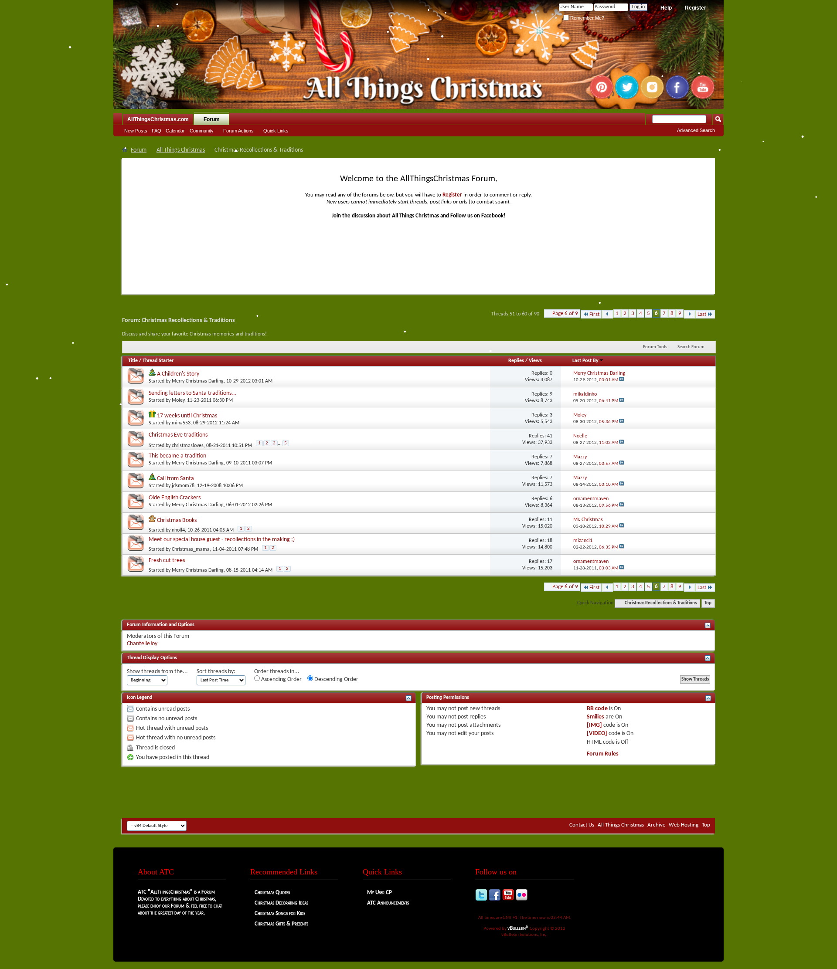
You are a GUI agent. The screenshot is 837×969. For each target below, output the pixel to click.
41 (549, 436)
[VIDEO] (597, 733)
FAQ (156, 130)
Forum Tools (655, 347)
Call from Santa (175, 478)
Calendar (175, 130)
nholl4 (178, 530)
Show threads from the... (157, 671)
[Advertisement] (418, 792)
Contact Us (581, 825)
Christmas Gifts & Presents (281, 924)
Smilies (595, 717)
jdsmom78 (183, 485)
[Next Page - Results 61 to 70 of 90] (689, 314)
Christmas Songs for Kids (280, 913)
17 (549, 561)
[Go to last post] (621, 380)
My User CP (379, 892)
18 (549, 540)
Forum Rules (603, 754)
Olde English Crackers (175, 498)
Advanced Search (696, 130)
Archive (656, 825)
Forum (212, 119)
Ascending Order (281, 679)
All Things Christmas (181, 150)
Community (202, 130)
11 (549, 519)
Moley (178, 400)
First (594, 314)
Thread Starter (158, 360)
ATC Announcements (388, 903)
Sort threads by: (216, 671)
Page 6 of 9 (565, 313)
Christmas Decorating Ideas (281, 903)
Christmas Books (177, 520)
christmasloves (188, 445)
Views (535, 360)
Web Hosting (683, 825)
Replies (516, 360)
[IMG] (594, 725)
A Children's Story (178, 374)
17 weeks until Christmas (187, 416)
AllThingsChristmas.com (158, 119)
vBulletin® (518, 928)
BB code (597, 708)
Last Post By (585, 360)
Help (666, 8)
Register (695, 8)
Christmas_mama (191, 549)
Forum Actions (238, 130)
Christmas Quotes (272, 892)
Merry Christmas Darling (198, 381)
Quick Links (276, 130)
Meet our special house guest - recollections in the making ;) (222, 539)
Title (133, 360)
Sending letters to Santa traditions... (193, 393)
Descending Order (335, 679)
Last (702, 314)
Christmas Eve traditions (178, 435)
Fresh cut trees (167, 560)
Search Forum (690, 347)
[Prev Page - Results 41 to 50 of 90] (607, 314)
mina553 (181, 423)
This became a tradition (177, 456)
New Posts (135, 130)
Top (707, 603)
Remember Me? (586, 17)
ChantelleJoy (142, 643)
